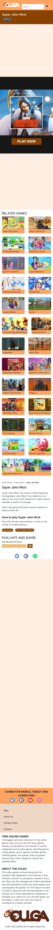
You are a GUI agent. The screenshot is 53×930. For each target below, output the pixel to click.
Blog (6, 810)
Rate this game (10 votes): (12, 542)
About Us (8, 816)
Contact (8, 829)
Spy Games (7, 530)
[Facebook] (26, 556)
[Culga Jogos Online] (26, 915)
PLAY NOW (26, 141)
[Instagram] (39, 800)
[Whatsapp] (35, 556)
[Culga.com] (11, 5)
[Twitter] (17, 556)
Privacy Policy (11, 823)
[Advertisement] (26, 50)
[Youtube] (30, 800)
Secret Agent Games (24, 530)
